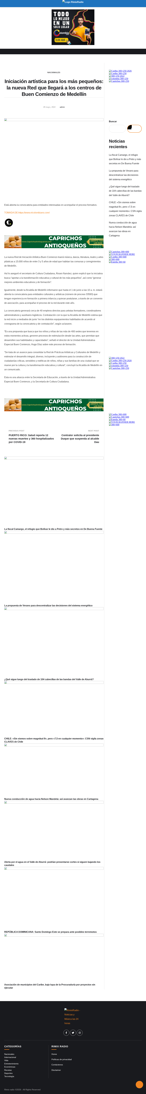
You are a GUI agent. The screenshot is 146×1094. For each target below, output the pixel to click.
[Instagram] (80, 1033)
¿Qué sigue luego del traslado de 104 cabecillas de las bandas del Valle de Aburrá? (49, 679)
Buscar (113, 121)
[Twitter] (73, 1033)
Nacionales (53, 73)
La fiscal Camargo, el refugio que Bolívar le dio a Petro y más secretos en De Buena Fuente (53, 529)
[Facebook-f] (66, 1033)
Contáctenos (57, 1065)
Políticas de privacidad (61, 1059)
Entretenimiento (11, 1064)
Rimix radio (9, 1089)
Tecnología (9, 1076)
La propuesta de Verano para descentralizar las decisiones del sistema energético (48, 605)
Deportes (8, 1073)
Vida (6, 1060)
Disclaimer (56, 1070)
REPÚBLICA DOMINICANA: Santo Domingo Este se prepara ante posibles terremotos (50, 932)
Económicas (9, 1067)
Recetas (8, 1070)
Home (54, 1054)
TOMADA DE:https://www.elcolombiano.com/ (27, 212)
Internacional (10, 1057)
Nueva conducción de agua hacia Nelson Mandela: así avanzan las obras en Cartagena (51, 799)
